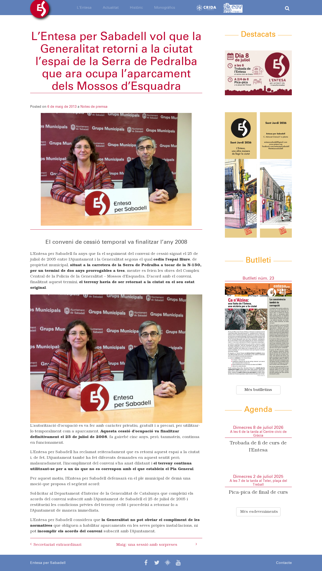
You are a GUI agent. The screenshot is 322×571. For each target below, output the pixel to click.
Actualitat (111, 7)
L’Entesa (84, 7)
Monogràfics (164, 7)
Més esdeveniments (259, 512)
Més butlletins (258, 390)
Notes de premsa (93, 106)
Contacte (284, 563)
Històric (136, 7)
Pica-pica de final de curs (258, 492)
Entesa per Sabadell (48, 563)
